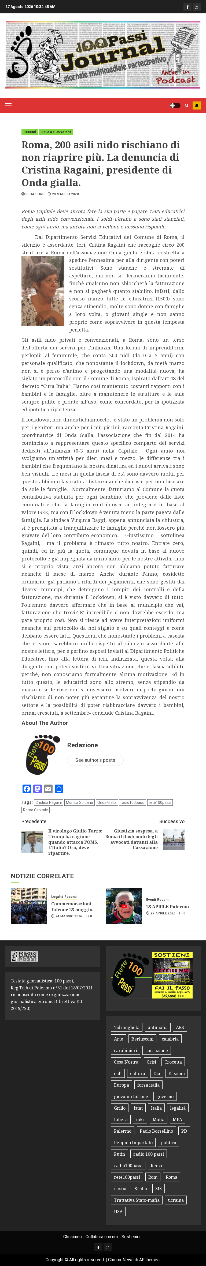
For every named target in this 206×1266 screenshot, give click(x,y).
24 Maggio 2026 (69, 916)
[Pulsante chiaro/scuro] (175, 105)
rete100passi (160, 802)
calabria (170, 1039)
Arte (118, 1039)
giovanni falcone (131, 1096)
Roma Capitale (35, 810)
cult (118, 1073)
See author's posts (95, 760)
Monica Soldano (79, 802)
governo (165, 1096)
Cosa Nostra (126, 1062)
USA (118, 1212)
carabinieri (125, 1050)
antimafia (158, 1027)
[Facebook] (187, 7)
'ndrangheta (126, 1027)
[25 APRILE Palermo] (124, 906)
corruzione (156, 1050)
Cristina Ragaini (48, 802)
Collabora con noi (102, 1236)
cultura (137, 1073)
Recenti (30, 132)
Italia (156, 1108)
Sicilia (141, 1189)
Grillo (120, 1108)
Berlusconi (142, 1039)
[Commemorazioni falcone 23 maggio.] (29, 906)
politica (168, 1143)
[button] (8, 105)
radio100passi (133, 802)
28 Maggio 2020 (65, 194)
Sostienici (131, 1236)
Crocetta (173, 1062)
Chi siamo (72, 1236)
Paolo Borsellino (156, 1131)
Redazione (34, 194)
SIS (158, 1189)
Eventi (151, 900)
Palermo (122, 1131)
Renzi (156, 1166)
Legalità (57, 897)
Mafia (158, 1119)
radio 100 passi (148, 1154)
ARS (180, 1027)
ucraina (176, 1200)
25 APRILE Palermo (167, 907)
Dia (156, 1073)
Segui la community (197, 105)
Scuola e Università (56, 132)
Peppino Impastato (133, 1143)
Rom (152, 1177)
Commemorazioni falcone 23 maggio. (72, 907)
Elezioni (176, 1073)
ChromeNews (121, 1259)
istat (138, 1108)
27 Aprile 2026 (163, 913)
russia (120, 1189)
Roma (171, 1177)
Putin (119, 1154)
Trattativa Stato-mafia (137, 1200)
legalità (178, 1108)
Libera (121, 1119)
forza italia (148, 1085)
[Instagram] (197, 7)
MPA (177, 1119)
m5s (140, 1119)
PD (184, 1131)
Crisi (151, 1062)
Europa (121, 1085)
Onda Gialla (106, 802)
